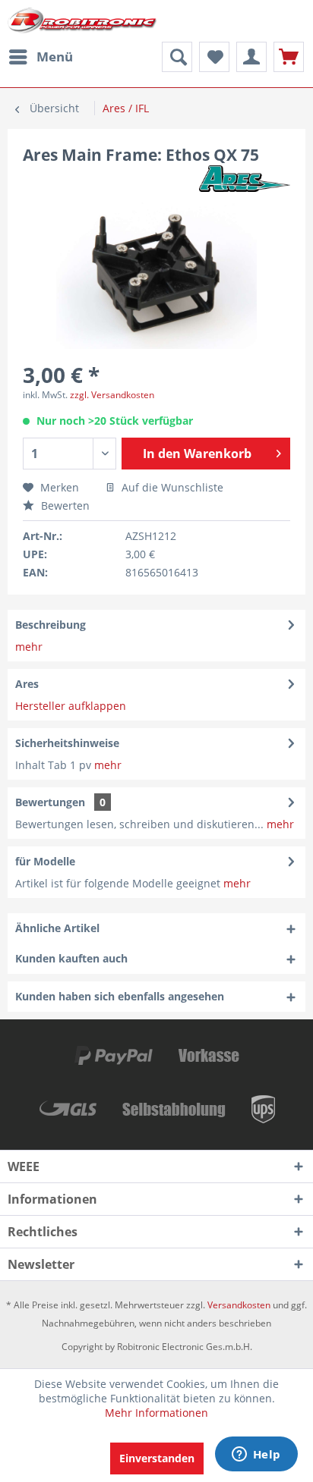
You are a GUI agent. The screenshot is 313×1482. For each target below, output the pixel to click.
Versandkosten (238, 1304)
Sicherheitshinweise (67, 743)
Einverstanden (156, 1458)
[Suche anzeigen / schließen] (177, 57)
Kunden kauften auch (71, 958)
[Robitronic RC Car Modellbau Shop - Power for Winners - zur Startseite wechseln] (82, 21)
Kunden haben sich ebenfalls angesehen (119, 996)
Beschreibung (50, 624)
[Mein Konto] (251, 57)
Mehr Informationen (156, 1412)
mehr (29, 646)
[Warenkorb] (288, 57)
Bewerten (64, 505)
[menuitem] (40, 57)
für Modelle (45, 861)
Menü (54, 56)
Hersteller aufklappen (70, 706)
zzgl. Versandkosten (112, 394)
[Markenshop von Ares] (244, 178)
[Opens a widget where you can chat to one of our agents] (256, 1455)
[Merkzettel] (214, 57)
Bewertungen (50, 802)
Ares (27, 684)
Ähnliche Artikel (57, 928)
